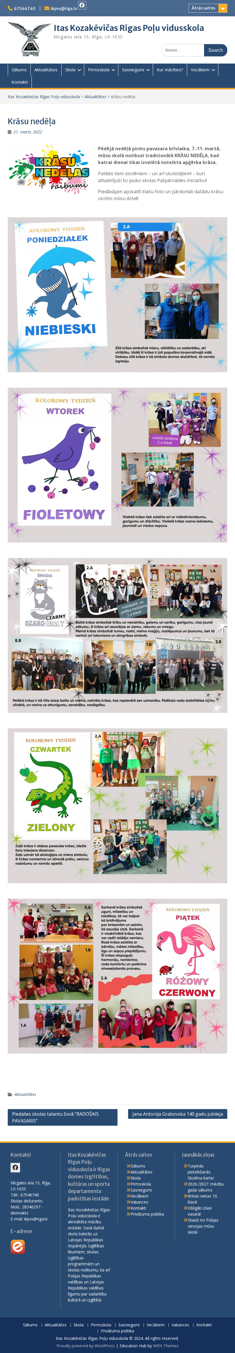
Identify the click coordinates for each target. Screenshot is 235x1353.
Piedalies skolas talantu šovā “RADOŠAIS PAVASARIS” (55, 1117)
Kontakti (19, 82)
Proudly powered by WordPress (85, 1345)
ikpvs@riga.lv (64, 8)
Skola (70, 69)
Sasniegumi (133, 69)
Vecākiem (200, 69)
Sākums (19, 69)
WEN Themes (166, 1345)
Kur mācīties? (170, 69)
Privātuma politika (147, 1214)
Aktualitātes (46, 69)
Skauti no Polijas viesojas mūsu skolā (203, 1226)
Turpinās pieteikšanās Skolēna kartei (201, 1172)
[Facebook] (82, 5)
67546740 (25, 8)
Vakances (139, 1202)
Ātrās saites (203, 8)
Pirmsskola (98, 69)
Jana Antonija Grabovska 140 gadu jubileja (177, 1114)
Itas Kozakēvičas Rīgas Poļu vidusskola (129, 28)
